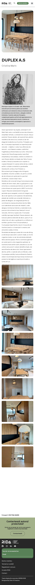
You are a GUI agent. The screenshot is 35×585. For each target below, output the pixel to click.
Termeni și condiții (8, 564)
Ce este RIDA (6, 570)
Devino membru (7, 561)
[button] (32, 3)
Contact (4, 573)
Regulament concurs (8, 567)
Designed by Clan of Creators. (11, 580)
